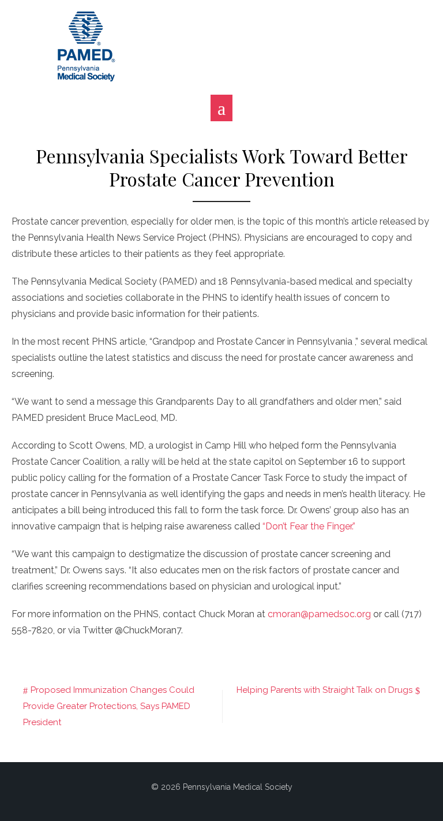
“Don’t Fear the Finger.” (308, 526)
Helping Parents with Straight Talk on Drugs (324, 690)
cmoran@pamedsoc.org (319, 614)
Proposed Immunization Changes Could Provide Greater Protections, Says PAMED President (108, 706)
